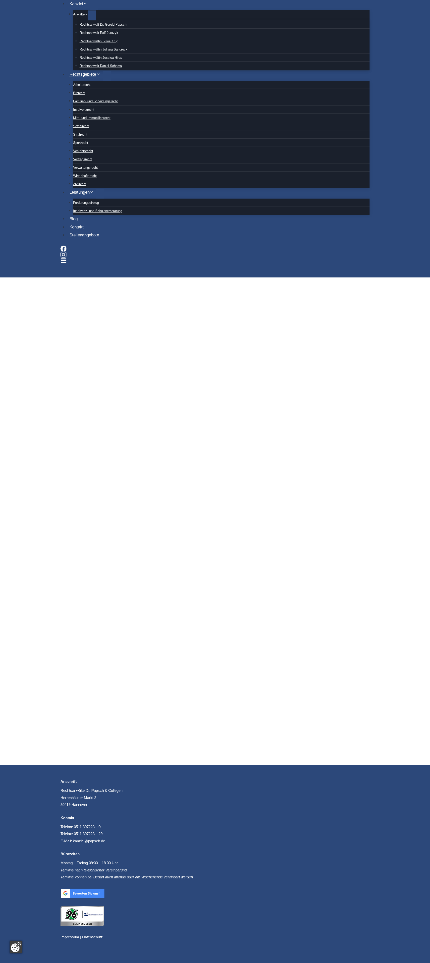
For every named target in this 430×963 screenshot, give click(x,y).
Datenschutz (92, 937)
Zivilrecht (79, 184)
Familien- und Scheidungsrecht (95, 101)
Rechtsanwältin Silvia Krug (99, 41)
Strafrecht (80, 134)
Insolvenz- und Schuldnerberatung (97, 211)
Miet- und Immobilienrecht (91, 118)
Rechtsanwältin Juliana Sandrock (103, 49)
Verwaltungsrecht (85, 167)
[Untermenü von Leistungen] (100, 194)
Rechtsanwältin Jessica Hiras (101, 57)
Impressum (69, 937)
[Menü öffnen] (63, 261)
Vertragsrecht (82, 159)
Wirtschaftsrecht (85, 176)
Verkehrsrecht (83, 151)
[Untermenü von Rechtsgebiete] (107, 76)
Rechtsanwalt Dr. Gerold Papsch (103, 24)
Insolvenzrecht (83, 109)
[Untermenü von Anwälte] (92, 15)
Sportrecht (80, 143)
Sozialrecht (81, 126)
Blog (73, 218)
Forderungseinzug (86, 203)
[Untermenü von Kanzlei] (94, 5)
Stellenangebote (84, 235)
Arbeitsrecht (82, 85)
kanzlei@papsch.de (89, 841)
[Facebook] (215, 249)
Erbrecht (79, 93)
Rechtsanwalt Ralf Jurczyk (99, 33)
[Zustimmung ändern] (16, 947)
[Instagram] (215, 255)
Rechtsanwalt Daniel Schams (101, 66)
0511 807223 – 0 (87, 827)
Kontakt (76, 227)
